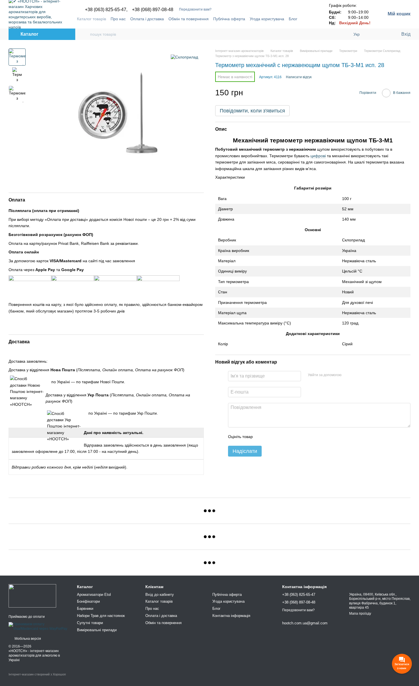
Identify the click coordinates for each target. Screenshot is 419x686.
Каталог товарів (91, 19)
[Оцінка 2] (271, 436)
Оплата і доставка (147, 19)
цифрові (318, 156)
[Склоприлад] (184, 57)
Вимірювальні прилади (97, 630)
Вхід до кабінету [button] (159, 594)
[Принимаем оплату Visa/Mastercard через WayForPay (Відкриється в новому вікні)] (38, 626)
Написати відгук (299, 77)
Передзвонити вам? (195, 9)
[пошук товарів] (85, 34)
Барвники (85, 608)
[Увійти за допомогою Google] (356, 375)
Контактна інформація (231, 616)
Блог (293, 19)
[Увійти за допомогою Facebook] (347, 375)
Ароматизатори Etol (94, 594)
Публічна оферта (229, 19)
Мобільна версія (27, 639)
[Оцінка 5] (298, 436)
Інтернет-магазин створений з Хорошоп (37, 674)
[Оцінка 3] (280, 436)
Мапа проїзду (360, 614)
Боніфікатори (88, 601)
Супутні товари (90, 623)
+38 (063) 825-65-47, (106, 9)
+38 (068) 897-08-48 (152, 9)
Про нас (118, 19)
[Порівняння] (373, 34)
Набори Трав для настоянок (101, 616)
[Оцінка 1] (262, 436)
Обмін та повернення (188, 19)
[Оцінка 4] (289, 436)
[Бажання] (385, 34)
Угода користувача (267, 19)
